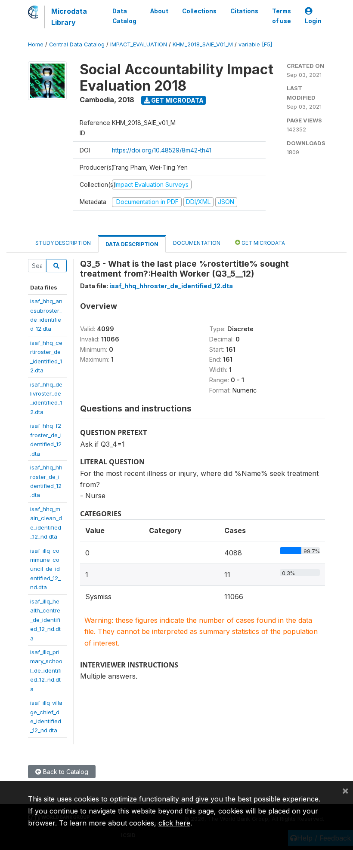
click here (174, 823)
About (159, 11)
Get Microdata (177, 100)
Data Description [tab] (131, 244)
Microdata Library (69, 17)
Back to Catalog (64, 771)
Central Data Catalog (77, 44)
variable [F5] (255, 44)
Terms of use (281, 16)
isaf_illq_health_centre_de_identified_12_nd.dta (45, 620)
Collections (199, 11)
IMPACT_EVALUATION (138, 44)
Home (35, 44)
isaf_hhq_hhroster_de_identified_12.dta (171, 285)
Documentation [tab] (196, 243)
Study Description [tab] (63, 243)
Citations (244, 11)
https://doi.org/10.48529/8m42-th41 (161, 150)
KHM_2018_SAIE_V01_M (203, 44)
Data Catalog (124, 16)
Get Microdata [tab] (262, 243)
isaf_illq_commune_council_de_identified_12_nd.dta (45, 569)
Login (313, 21)
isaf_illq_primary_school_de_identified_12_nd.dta (46, 670)
